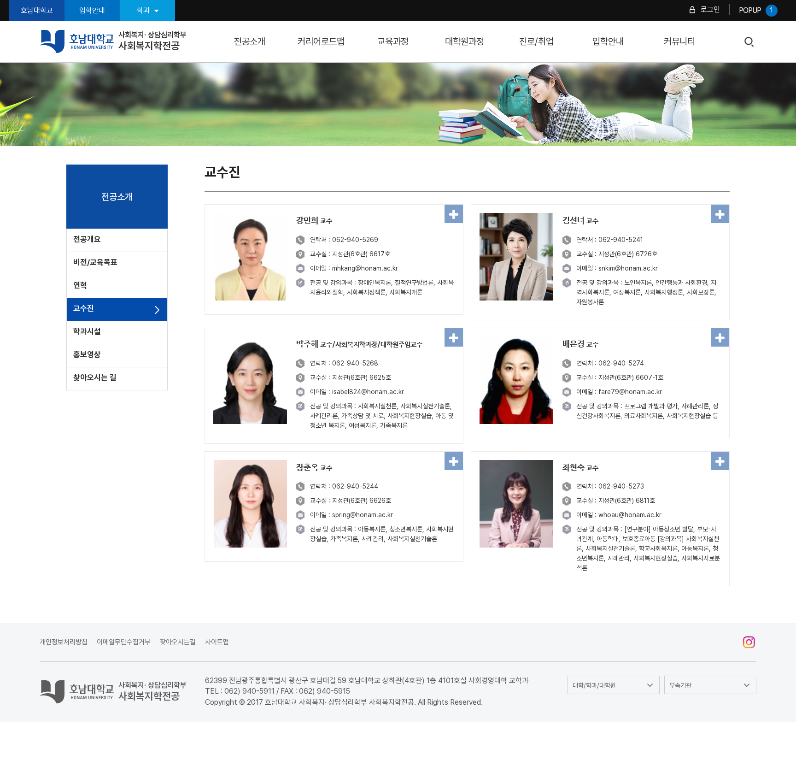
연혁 (80, 285)
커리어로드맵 (321, 41)
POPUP (756, 10)
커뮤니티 (679, 41)
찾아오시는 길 (95, 377)
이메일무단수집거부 (124, 642)
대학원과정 (464, 41)
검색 (749, 42)
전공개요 (87, 239)
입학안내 (92, 10)
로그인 (710, 9)
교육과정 (393, 41)
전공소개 (249, 41)
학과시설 (87, 331)
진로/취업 (536, 41)
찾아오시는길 (178, 642)
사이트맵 (217, 642)
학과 (143, 10)
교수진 (83, 308)
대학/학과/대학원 (594, 685)
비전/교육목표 (95, 262)
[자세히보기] (454, 214)
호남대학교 (37, 10)
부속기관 (680, 685)
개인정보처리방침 (64, 642)
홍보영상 (87, 354)
